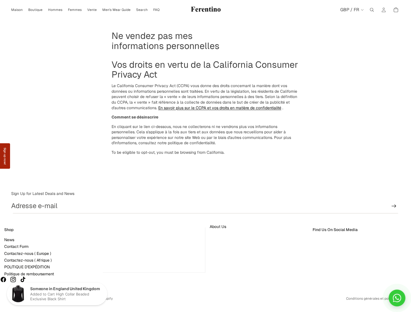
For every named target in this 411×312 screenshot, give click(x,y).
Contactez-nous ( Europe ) (27, 253)
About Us (218, 226)
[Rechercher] (372, 10)
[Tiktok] (23, 279)
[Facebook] (3, 279)
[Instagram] (13, 279)
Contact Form (16, 246)
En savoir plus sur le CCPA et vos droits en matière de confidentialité (219, 107)
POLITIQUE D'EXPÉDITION (27, 266)
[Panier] (396, 10)
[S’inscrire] (394, 206)
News (9, 239)
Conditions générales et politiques (373, 298)
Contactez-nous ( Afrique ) (28, 260)
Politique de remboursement (29, 273)
